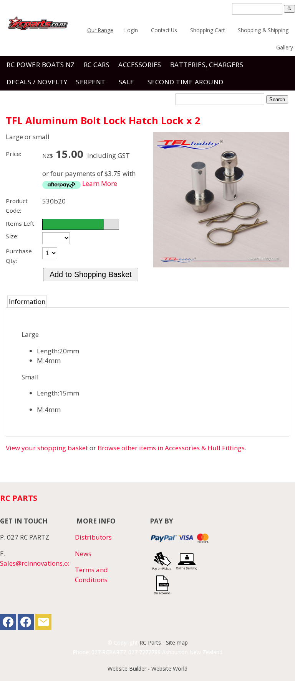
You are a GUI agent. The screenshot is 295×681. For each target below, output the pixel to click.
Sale (126, 81)
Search (277, 99)
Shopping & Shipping (263, 30)
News (83, 553)
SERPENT (91, 81)
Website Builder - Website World (147, 668)
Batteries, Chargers (207, 64)
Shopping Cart (207, 30)
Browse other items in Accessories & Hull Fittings (171, 447)
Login (131, 30)
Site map (177, 642)
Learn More (99, 183)
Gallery (284, 47)
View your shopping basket (47, 447)
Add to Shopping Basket (91, 274)
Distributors (93, 537)
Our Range (100, 30)
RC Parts (150, 642)
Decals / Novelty (37, 81)
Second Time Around (186, 81)
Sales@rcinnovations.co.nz (40, 563)
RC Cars (97, 64)
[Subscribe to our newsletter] (43, 623)
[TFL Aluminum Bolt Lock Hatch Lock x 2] (221, 265)
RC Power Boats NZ (41, 64)
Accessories (139, 64)
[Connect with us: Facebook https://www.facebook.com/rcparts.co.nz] (8, 623)
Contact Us (164, 30)
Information (27, 301)
